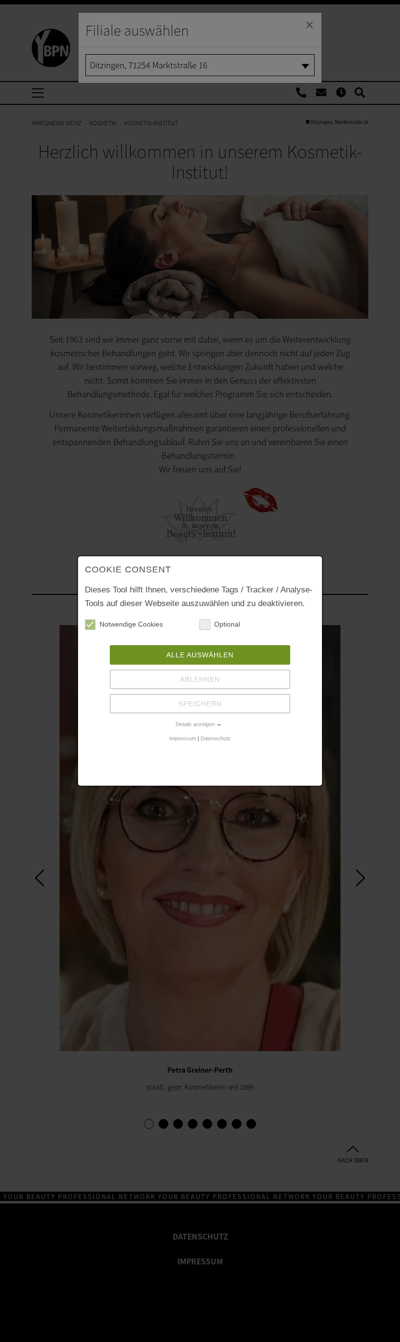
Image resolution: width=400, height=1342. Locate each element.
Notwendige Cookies (131, 624)
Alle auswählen (200, 655)
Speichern (200, 704)
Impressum (182, 738)
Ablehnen (200, 679)
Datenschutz (215, 738)
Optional (227, 624)
